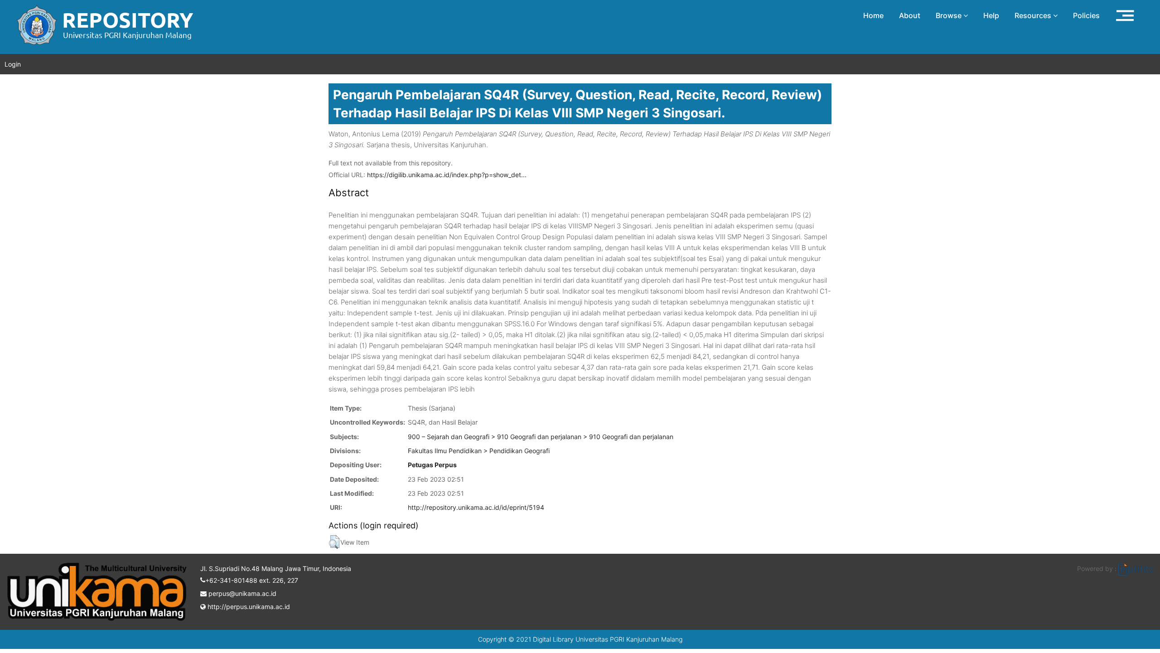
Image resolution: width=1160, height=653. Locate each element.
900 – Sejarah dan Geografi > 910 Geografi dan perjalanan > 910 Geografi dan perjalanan (540, 436)
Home (873, 15)
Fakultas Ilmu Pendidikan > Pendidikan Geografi (479, 451)
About (909, 15)
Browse (949, 15)
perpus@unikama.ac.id (241, 593)
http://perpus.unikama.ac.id (248, 606)
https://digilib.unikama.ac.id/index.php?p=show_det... (447, 175)
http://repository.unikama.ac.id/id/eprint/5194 (476, 507)
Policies (1086, 15)
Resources (1034, 15)
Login (13, 64)
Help (991, 15)
